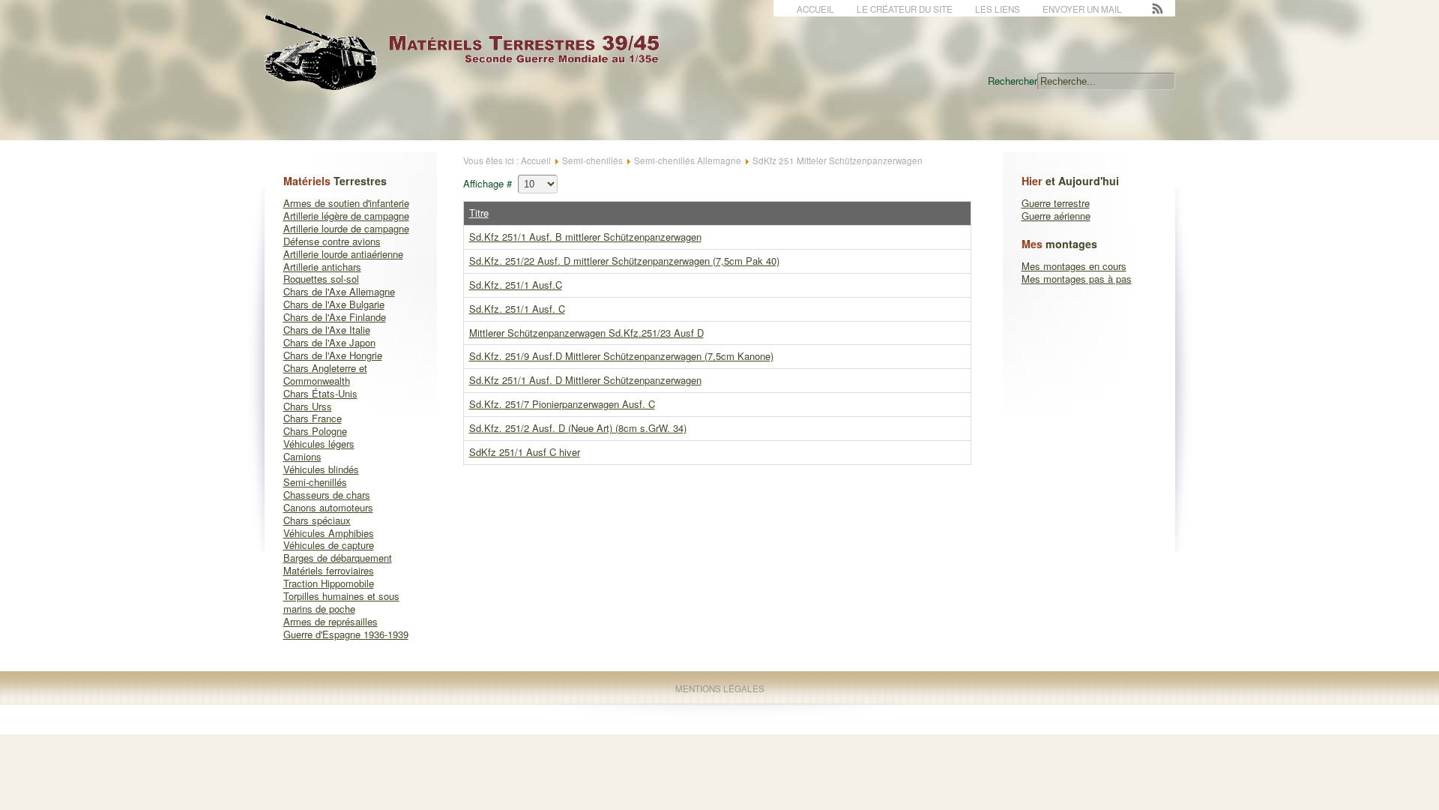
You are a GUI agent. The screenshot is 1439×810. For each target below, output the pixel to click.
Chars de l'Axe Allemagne (339, 291)
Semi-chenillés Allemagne (687, 160)
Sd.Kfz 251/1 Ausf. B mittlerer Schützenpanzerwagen (585, 237)
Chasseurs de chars (326, 495)
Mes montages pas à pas (1077, 279)
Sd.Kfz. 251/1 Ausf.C (515, 285)
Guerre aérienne (1056, 215)
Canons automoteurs (328, 507)
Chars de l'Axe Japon (329, 342)
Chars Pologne (315, 431)
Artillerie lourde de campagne (346, 228)
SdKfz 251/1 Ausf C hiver (524, 452)
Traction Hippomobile (328, 583)
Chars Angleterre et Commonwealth (325, 374)
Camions (302, 456)
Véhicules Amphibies (328, 533)
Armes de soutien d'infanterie (346, 203)
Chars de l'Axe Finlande (334, 317)
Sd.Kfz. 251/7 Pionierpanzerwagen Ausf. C (562, 404)
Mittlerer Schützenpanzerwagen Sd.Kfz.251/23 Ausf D (586, 333)
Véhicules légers (319, 443)
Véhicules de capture (328, 545)
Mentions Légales (719, 688)
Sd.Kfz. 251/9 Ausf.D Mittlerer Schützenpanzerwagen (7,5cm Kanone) (621, 356)
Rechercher (1012, 81)
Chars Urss (307, 406)
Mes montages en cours (1074, 266)
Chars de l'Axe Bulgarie (333, 304)
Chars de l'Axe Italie (326, 329)
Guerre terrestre (1056, 203)
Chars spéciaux (317, 520)
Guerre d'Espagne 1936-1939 (345, 634)
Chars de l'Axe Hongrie (332, 355)
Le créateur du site (905, 9)
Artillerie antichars (322, 267)
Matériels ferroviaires (328, 570)
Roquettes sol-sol (321, 279)
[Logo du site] (474, 82)
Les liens (997, 9)
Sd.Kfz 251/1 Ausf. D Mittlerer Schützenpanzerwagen (585, 380)
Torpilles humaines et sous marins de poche (341, 602)
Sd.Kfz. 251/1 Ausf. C (517, 309)
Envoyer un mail (1082, 9)
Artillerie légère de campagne (346, 215)
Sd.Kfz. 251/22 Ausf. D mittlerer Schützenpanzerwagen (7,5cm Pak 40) (624, 261)
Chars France (312, 418)
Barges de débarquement (337, 557)
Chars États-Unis (320, 393)
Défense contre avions (332, 241)
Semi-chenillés (315, 482)
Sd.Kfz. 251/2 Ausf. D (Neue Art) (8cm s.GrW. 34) (578, 428)
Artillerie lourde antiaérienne (343, 254)
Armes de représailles (330, 621)
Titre (479, 213)
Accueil (815, 9)
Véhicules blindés (321, 469)
